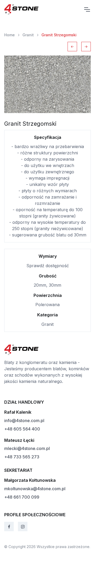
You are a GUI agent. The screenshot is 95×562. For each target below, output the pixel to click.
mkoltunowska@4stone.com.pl (34, 488)
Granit (28, 35)
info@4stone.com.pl (24, 420)
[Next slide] (86, 46)
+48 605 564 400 (22, 429)
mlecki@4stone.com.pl (27, 448)
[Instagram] (22, 526)
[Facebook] (9, 526)
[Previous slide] (72, 46)
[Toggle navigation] (87, 9)
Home (9, 35)
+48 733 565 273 (21, 456)
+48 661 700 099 (21, 497)
